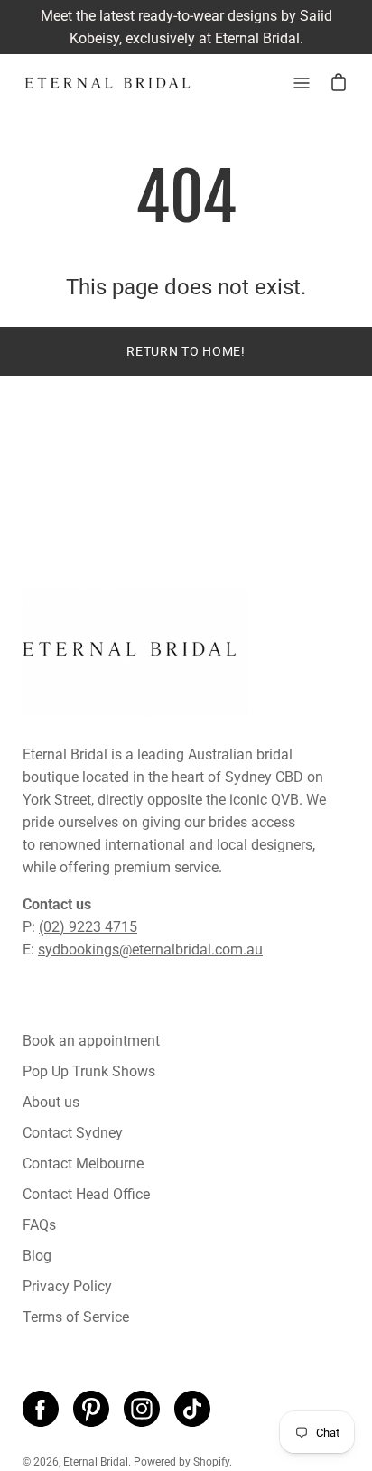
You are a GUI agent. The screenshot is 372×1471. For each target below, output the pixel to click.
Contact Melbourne (83, 1163)
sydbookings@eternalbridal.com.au (150, 949)
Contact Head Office (86, 1194)
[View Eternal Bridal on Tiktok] (192, 1409)
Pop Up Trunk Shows (89, 1071)
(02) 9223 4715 (88, 927)
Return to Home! (186, 351)
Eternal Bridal (95, 1462)
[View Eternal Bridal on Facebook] (41, 1409)
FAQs (39, 1225)
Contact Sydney (73, 1132)
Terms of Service (76, 1317)
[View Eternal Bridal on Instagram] (142, 1409)
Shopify (211, 1462)
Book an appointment (91, 1040)
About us (51, 1102)
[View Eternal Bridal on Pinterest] (91, 1409)
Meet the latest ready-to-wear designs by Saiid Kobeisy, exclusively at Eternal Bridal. (186, 27)
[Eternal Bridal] (108, 83)
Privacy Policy (67, 1286)
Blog (37, 1255)
